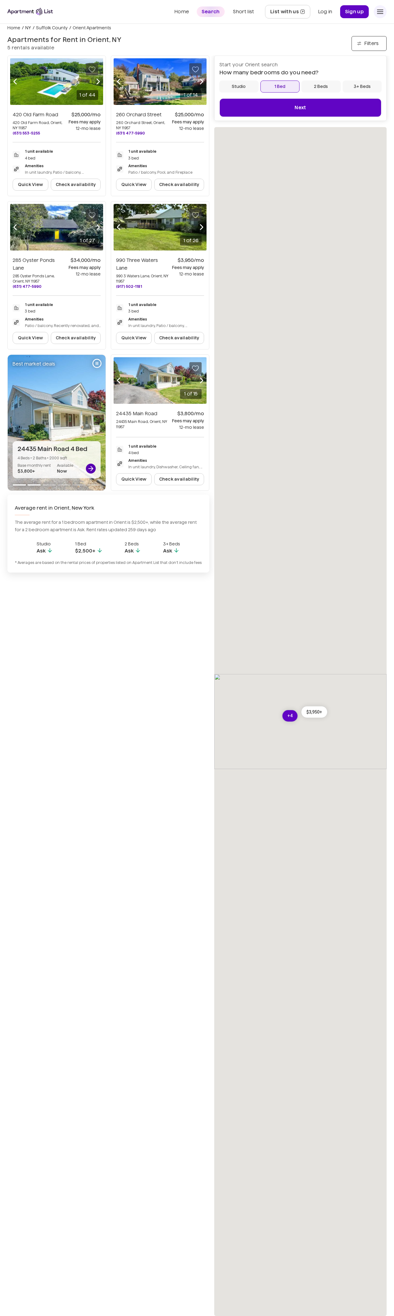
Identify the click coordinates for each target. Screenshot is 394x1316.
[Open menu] (380, 11)
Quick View (30, 184)
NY (28, 27)
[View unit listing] (91, 469)
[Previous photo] (15, 81)
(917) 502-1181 (129, 286)
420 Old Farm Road (35, 114)
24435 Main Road (136, 413)
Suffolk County (52, 27)
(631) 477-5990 (130, 133)
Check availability (76, 184)
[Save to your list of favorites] (92, 69)
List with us (290, 13)
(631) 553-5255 (26, 133)
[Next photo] (98, 81)
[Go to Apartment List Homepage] (30, 11)
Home (13, 27)
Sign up (354, 11)
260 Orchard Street (139, 114)
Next (300, 107)
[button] (314, 712)
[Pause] (97, 363)
